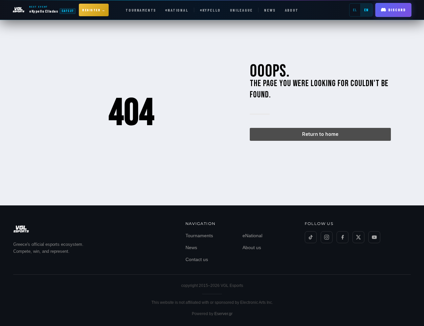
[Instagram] (327, 237)
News (191, 247)
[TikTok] (311, 237)
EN (366, 10)
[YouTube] (374, 237)
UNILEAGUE (241, 10)
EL (355, 10)
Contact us (197, 259)
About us (251, 247)
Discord (397, 10)
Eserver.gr (223, 313)
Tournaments (199, 235)
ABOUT (291, 10)
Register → (93, 10)
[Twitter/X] (358, 237)
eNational (252, 235)
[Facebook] (342, 237)
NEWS (269, 10)
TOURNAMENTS (141, 10)
